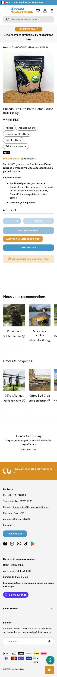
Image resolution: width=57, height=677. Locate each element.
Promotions (14, 331)
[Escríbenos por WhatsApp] (50, 660)
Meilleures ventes (39, 333)
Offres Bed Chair (39, 395)
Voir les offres (28, 449)
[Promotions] (14, 315)
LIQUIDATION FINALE (28, 29)
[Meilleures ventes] (40, 315)
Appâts (9, 127)
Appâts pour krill (27, 127)
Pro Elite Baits (13, 140)
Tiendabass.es (14, 533)
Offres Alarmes (14, 395)
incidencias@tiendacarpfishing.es (30, 507)
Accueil (6, 47)
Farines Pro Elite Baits (17, 133)
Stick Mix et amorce (16, 146)
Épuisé (38, 221)
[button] (51, 10)
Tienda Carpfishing (16, 669)
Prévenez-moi (29, 247)
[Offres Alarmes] (14, 380)
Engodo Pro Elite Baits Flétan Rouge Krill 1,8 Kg (30, 47)
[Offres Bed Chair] (40, 380)
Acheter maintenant (28, 230)
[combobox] (28, 19)
